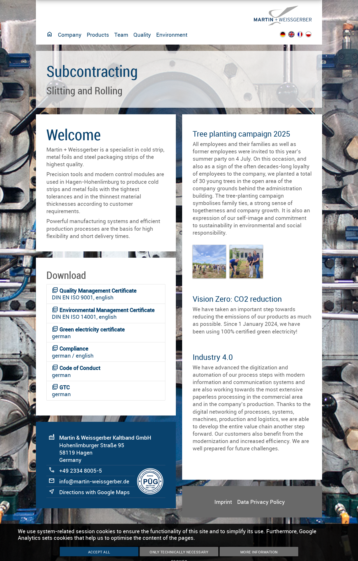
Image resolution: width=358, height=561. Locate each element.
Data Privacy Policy (261, 501)
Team (121, 34)
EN (295, 35)
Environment (171, 34)
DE (286, 35)
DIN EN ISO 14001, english (103, 313)
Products (98, 34)
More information (259, 551)
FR (303, 35)
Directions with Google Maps (94, 492)
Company (70, 34)
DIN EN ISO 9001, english (94, 294)
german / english (73, 352)
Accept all (99, 551)
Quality (142, 34)
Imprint (223, 501)
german (88, 333)
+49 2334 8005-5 (80, 470)
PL (311, 35)
